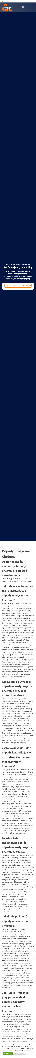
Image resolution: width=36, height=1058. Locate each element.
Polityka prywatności (19, 1054)
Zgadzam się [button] (7, 1053)
